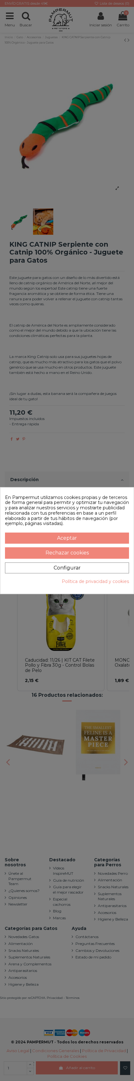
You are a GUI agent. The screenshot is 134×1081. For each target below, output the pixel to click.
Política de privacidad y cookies (95, 581)
